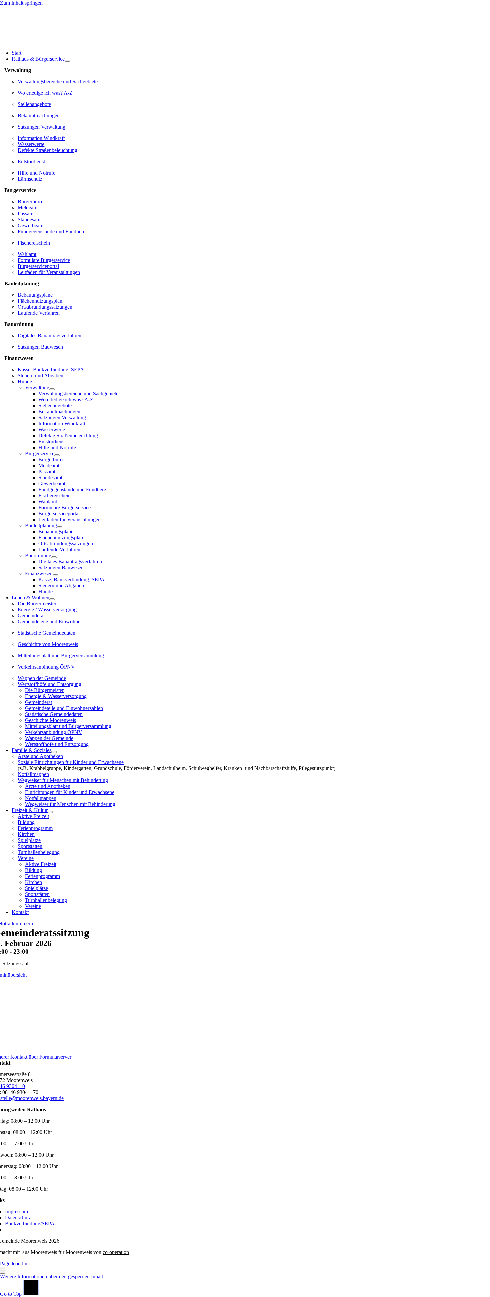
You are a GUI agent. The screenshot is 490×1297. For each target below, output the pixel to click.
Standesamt (30, 219)
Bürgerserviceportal (38, 266)
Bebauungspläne (35, 295)
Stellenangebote (34, 104)
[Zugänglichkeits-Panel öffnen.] (2, 1270)
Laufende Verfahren (39, 313)
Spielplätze (29, 840)
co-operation (116, 1252)
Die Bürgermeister (37, 603)
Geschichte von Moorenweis (48, 644)
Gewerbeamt (31, 225)
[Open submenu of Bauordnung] (54, 557)
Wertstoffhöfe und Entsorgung (49, 684)
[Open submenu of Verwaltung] (52, 389)
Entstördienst (31, 161)
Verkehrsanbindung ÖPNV (46, 667)
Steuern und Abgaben (40, 375)
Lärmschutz (30, 179)
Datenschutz (18, 1217)
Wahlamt (27, 254)
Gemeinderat (31, 615)
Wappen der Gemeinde (42, 678)
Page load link (15, 1263)
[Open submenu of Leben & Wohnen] (52, 599)
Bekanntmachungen (39, 115)
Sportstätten (30, 846)
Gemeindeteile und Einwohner (50, 621)
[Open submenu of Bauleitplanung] (59, 527)
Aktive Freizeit (33, 816)
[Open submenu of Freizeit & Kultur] (50, 812)
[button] (52, 1276)
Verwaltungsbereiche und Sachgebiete (58, 81)
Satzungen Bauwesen (40, 347)
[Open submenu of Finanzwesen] (55, 575)
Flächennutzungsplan (40, 301)
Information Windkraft (41, 138)
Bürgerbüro (30, 201)
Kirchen (26, 834)
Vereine (26, 858)
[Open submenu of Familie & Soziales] (54, 752)
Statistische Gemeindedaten (46, 633)
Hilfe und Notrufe (36, 173)
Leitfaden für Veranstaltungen (49, 272)
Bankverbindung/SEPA (30, 1223)
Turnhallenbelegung (39, 852)
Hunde (25, 381)
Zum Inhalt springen (21, 3)
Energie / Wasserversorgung (47, 609)
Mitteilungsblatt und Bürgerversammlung (61, 655)
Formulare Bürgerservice (44, 260)
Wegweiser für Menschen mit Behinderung (63, 780)
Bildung (26, 822)
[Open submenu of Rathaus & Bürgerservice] (67, 61)
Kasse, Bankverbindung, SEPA (51, 369)
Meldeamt (28, 207)
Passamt (26, 213)
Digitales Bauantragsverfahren (49, 335)
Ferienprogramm (35, 828)
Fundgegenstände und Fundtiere (51, 231)
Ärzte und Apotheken (40, 756)
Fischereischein (34, 243)
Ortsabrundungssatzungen (45, 307)
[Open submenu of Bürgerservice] (57, 455)
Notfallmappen (33, 774)
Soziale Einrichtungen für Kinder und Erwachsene (71, 762)
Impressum (16, 1211)
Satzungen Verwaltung (41, 127)
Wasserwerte (31, 144)
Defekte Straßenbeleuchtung (47, 150)
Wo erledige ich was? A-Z (45, 93)
